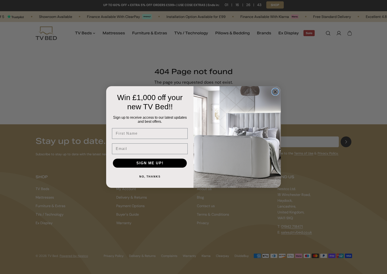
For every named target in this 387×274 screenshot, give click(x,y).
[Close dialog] (275, 91)
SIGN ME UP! (149, 163)
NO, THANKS (150, 176)
